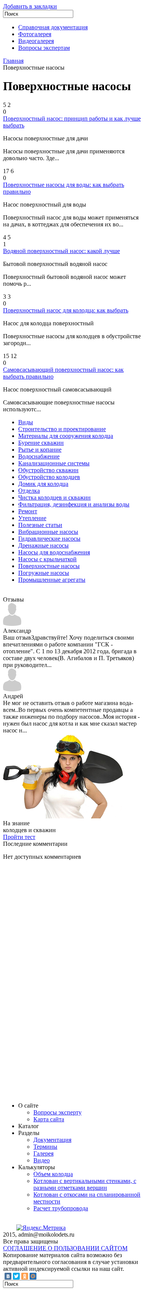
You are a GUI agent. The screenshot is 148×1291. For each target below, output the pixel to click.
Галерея (43, 1153)
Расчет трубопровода (60, 1208)
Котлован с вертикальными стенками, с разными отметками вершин (84, 1184)
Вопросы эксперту (57, 1112)
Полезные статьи (40, 525)
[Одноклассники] (24, 1276)
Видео (41, 1160)
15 (6, 356)
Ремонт (27, 511)
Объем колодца (53, 1174)
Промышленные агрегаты (51, 579)
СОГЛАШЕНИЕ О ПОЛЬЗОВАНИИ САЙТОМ (65, 1248)
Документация (52, 1140)
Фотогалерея (34, 34)
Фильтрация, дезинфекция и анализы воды (73, 504)
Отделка (29, 490)
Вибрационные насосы (48, 531)
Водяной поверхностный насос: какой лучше (61, 251)
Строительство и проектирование (62, 429)
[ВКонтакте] (8, 1276)
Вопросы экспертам (44, 48)
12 (14, 356)
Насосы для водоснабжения (54, 552)
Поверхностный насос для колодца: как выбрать (65, 310)
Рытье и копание (39, 449)
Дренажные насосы (43, 545)
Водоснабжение (39, 456)
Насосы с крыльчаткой (47, 559)
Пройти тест (19, 837)
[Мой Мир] (33, 1276)
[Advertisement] (60, 980)
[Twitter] (16, 1276)
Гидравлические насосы (49, 538)
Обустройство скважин (48, 470)
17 (6, 171)
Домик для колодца (43, 484)
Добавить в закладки (30, 6)
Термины (45, 1146)
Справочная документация (53, 27)
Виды (25, 422)
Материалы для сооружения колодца (65, 436)
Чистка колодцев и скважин (54, 497)
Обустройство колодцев (49, 477)
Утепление (32, 518)
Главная (13, 60)
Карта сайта (48, 1119)
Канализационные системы (54, 463)
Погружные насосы (43, 573)
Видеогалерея (36, 41)
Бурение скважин (41, 442)
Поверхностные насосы (49, 566)
